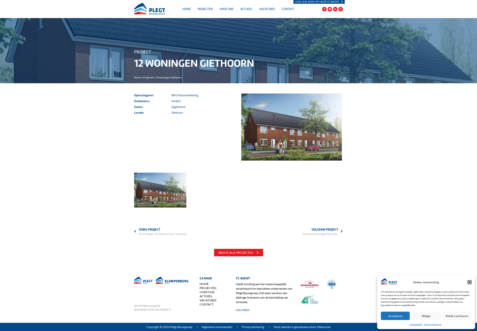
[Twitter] (330, 9)
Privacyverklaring (432, 324)
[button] (469, 282)
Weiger (426, 316)
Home (186, 9)
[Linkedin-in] (335, 9)
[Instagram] (340, 9)
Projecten (205, 9)
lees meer (242, 310)
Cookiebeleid (415, 324)
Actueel (246, 9)
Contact (288, 9)
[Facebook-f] (324, 9)
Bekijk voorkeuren (457, 316)
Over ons (226, 9)
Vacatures (267, 9)
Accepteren (395, 316)
